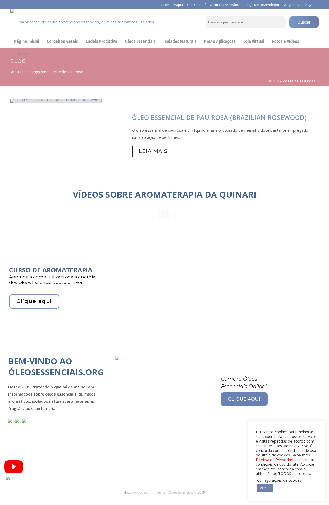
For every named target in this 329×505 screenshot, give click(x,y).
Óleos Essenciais (140, 41)
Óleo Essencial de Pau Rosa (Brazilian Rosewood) (219, 117)
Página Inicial (26, 41)
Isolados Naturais (179, 41)
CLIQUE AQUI (244, 399)
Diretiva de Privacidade (275, 459)
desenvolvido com (137, 492)
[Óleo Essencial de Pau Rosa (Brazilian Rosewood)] (56, 100)
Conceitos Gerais (62, 41)
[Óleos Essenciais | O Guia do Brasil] (90, 22)
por (159, 492)
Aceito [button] (265, 487)
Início (274, 81)
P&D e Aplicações (220, 41)
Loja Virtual (253, 41)
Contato (21, 53)
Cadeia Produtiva (101, 41)
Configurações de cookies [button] (279, 480)
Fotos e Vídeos (285, 41)
